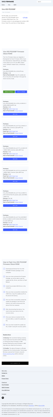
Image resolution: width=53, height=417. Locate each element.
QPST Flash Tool (13, 109)
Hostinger (31, 405)
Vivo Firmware (8, 1)
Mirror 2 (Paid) (21, 91)
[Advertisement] (15, 35)
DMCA (3, 375)
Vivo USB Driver (6, 390)
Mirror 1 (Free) (9, 91)
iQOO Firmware (5, 387)
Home (3, 12)
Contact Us (4, 373)
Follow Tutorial (19, 110)
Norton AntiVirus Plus (9, 353)
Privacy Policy (5, 378)
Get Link (15, 114)
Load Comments (14, 363)
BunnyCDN (41, 405)
